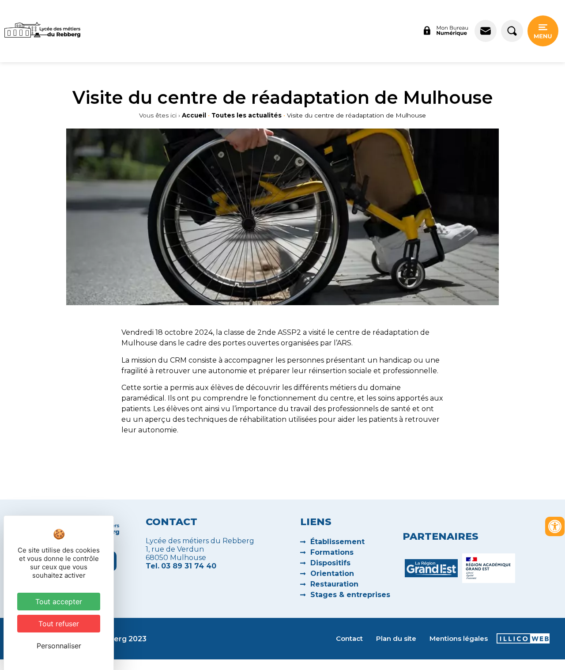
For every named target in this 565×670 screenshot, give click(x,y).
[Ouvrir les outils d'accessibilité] (555, 526)
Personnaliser (59, 645)
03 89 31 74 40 (188, 566)
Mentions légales (458, 638)
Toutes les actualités (246, 115)
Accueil (194, 115)
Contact (349, 638)
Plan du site (396, 638)
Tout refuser (58, 623)
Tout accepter (58, 601)
